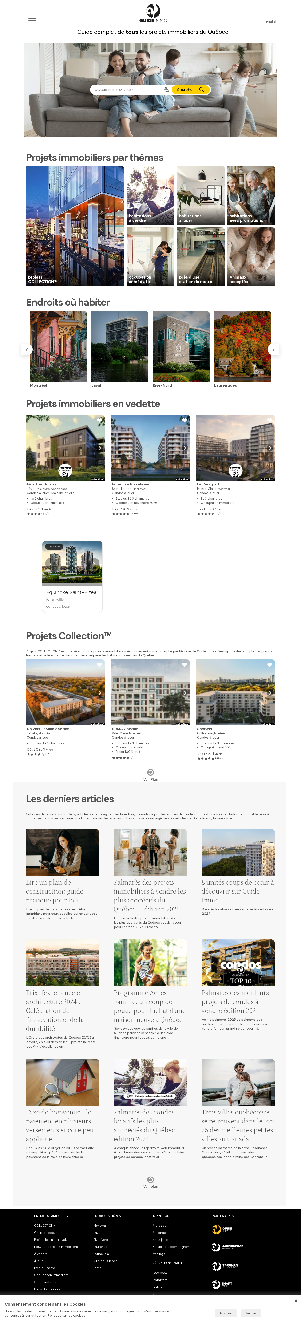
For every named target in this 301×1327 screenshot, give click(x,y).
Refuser (251, 1313)
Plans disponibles (47, 1289)
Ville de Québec (105, 1261)
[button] (167, 89)
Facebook (160, 1273)
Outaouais (101, 1254)
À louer (39, 1261)
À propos (159, 1226)
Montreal (100, 1226)
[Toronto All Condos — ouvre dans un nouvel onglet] (239, 1266)
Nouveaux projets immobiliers (56, 1247)
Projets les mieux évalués (52, 1240)
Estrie (97, 1268)
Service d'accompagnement (173, 1247)
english (271, 21)
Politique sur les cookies (66, 1315)
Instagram (160, 1280)
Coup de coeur (45, 1233)
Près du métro (44, 1268)
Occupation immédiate (51, 1275)
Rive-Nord (100, 1240)
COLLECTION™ (45, 1226)
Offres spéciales (46, 1282)
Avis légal (159, 1254)
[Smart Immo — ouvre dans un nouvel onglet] (239, 1284)
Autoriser (226, 1313)
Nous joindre (162, 1240)
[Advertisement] (150, 576)
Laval (97, 1233)
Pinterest (159, 1287)
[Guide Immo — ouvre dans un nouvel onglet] (239, 1229)
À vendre (41, 1254)
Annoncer (160, 1233)
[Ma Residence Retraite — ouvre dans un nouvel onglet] (239, 1247)
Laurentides (102, 1247)
